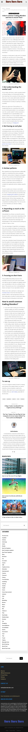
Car (3, 558)
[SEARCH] (24, 525)
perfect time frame (6, 144)
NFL (3, 608)
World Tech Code (6, 648)
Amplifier (4, 537)
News (3, 606)
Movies (4, 602)
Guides (4, 585)
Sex (3, 621)
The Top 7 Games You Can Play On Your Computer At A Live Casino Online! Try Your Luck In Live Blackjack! (14, 416)
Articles (4, 539)
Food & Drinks (5, 579)
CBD (3, 564)
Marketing (4, 600)
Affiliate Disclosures (5, 673)
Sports (3, 629)
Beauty (3, 546)
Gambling (4, 581)
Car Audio (4, 560)
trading (22, 399)
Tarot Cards (5, 631)
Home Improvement (7, 592)
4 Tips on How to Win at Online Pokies (12, 517)
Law (3, 598)
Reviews (4, 619)
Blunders (9, 399)
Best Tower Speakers (7, 552)
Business (10, 13)
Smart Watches (5, 625)
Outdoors (4, 610)
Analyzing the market (12, 194)
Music (3, 604)
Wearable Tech (5, 642)
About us (3, 671)
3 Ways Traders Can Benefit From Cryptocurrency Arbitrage (14, 407)
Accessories (5, 535)
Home (3, 590)
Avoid (4, 399)
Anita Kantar (9, 19)
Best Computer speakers (8, 550)
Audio (3, 544)
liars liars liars (14, 2)
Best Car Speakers (6, 548)
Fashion (4, 573)
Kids (3, 596)
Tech (3, 633)
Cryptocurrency (5, 567)
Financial (14, 13)
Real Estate (4, 615)
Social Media (5, 627)
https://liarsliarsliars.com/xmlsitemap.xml (10, 696)
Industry (4, 594)
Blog (3, 554)
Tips (18, 13)
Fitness (4, 577)
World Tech (4, 646)
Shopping (4, 623)
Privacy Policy (4, 675)
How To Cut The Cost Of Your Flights (11, 476)
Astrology (4, 542)
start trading (14, 392)
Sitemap (3, 677)
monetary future (6, 292)
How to (14, 399)
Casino (3, 562)
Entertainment (5, 571)
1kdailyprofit (16, 123)
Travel (3, 638)
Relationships (5, 617)
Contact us (3, 679)
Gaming (4, 583)
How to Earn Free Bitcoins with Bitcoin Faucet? (12, 496)
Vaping (3, 640)
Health (3, 587)
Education (4, 569)
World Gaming (5, 644)
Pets (3, 612)
